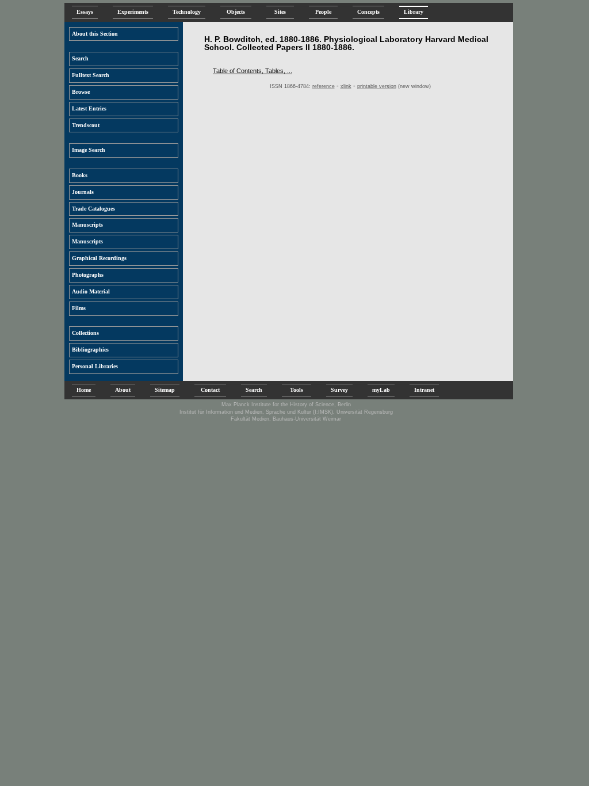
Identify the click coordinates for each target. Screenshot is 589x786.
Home (84, 390)
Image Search (88, 150)
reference (323, 86)
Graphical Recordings (99, 258)
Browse (81, 92)
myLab (381, 390)
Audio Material (91, 291)
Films (79, 308)
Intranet (424, 390)
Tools (296, 390)
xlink (346, 86)
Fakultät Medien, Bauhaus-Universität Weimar (286, 419)
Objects (236, 12)
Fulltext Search (90, 75)
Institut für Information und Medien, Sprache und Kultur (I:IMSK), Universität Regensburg (286, 412)
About (123, 390)
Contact (210, 390)
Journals (83, 192)
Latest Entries (89, 108)
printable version (376, 86)
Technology (187, 12)
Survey (339, 390)
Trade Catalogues (93, 208)
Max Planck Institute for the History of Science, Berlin (286, 404)
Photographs (88, 275)
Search (80, 58)
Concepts (368, 12)
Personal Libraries (95, 366)
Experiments (132, 12)
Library (413, 12)
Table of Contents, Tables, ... (252, 70)
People (323, 12)
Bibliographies (90, 349)
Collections (85, 333)
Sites (280, 12)
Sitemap (165, 390)
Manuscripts (87, 225)
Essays (85, 12)
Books (79, 175)
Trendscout (86, 125)
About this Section (95, 33)
